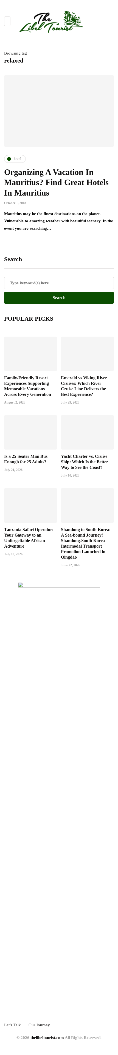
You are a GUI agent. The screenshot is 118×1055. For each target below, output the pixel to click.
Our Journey (39, 1025)
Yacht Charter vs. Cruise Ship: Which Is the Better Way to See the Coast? (84, 462)
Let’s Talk (12, 1025)
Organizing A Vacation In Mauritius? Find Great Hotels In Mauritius (56, 182)
